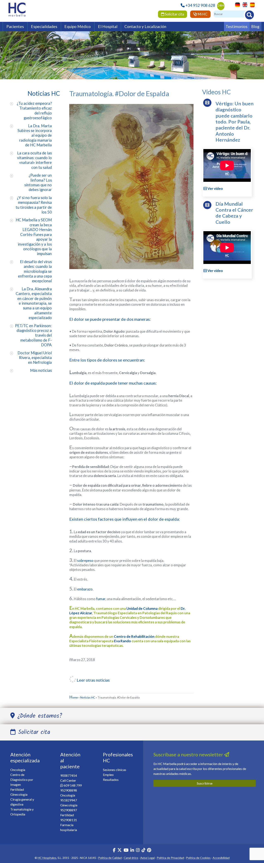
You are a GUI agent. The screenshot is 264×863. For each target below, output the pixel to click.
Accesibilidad (221, 858)
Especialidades (44, 26)
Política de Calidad (110, 858)
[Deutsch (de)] (236, 4)
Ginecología (18, 794)
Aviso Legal (147, 858)
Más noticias (41, 370)
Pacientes (15, 26)
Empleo (108, 775)
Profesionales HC (118, 757)
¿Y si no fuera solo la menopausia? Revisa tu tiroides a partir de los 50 (34, 204)
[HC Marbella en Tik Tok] (143, 850)
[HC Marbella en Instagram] (137, 850)
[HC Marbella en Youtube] (126, 850)
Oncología (17, 770)
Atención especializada (25, 757)
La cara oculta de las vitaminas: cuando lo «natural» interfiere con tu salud (34, 160)
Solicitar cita (174, 14)
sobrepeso (85, 560)
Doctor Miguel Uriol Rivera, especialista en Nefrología (35, 358)
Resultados (111, 779)
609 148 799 (73, 785)
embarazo (85, 589)
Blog (255, 26)
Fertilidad (17, 789)
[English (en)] (243, 4)
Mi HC (202, 14)
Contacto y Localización (145, 26)
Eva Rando (122, 641)
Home (73, 697)
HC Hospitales (47, 858)
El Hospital (107, 26)
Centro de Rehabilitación (134, 636)
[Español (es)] (251, 4)
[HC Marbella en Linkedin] (132, 850)
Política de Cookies (198, 858)
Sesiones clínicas (114, 770)
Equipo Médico (77, 26)
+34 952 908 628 (200, 5)
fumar (100, 599)
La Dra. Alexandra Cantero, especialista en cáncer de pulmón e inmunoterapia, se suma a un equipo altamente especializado (34, 303)
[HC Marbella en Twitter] (120, 850)
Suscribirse (204, 783)
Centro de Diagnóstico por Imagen (21, 779)
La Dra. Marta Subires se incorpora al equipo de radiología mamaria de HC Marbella (35, 135)
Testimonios (237, 26)
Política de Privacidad (170, 858)
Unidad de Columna (142, 608)
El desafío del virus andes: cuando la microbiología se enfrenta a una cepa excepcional (35, 271)
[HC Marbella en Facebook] (114, 850)
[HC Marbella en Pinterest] (149, 850)
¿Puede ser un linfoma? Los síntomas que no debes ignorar (38, 182)
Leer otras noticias (93, 680)
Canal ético (131, 858)
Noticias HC (87, 697)
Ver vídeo (215, 188)
